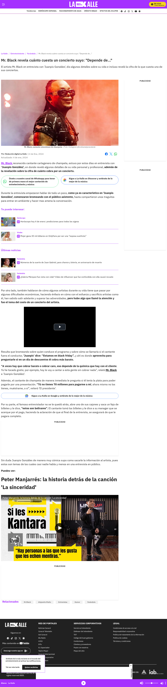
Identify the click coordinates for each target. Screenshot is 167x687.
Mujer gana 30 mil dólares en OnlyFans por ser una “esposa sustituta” (53, 236)
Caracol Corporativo (45, 657)
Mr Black (27, 602)
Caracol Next (43, 661)
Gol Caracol (42, 635)
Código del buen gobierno (83, 638)
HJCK (40, 641)
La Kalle (4, 53)
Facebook (106, 155)
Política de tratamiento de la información (128, 635)
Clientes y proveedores (82, 644)
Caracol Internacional (46, 654)
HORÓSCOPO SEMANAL (47, 11)
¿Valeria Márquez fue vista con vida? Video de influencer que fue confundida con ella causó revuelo (66, 277)
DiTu (40, 644)
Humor (77, 602)
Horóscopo (21, 218)
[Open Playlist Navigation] (165, 683)
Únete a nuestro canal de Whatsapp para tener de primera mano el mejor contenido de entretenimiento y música (32, 181)
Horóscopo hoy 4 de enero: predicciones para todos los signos (49, 221)
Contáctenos (78, 641)
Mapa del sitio (79, 651)
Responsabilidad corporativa (124, 631)
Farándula (31, 53)
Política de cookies (120, 638)
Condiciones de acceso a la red (124, 628)
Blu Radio (42, 638)
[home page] (83, 4)
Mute (141, 683)
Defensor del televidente (83, 631)
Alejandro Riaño (44, 602)
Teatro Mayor (43, 651)
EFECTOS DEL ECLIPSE (109, 11)
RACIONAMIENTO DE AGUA (70, 11)
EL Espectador (44, 648)
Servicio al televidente (82, 628)
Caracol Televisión (45, 631)
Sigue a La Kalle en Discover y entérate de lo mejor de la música (90, 180)
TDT (75, 635)
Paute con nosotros (81, 648)
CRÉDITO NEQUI (90, 11)
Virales (19, 232)
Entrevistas (62, 602)
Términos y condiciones (121, 641)
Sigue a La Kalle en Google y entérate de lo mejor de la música (62, 395)
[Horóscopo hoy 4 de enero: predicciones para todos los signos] (8, 221)
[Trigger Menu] (3, 4)
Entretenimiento (17, 53)
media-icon (83, 683)
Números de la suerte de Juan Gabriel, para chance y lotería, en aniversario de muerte (61, 262)
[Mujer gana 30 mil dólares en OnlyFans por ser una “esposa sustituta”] (8, 236)
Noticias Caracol (44, 628)
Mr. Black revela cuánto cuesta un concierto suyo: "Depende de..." (65, 53)
